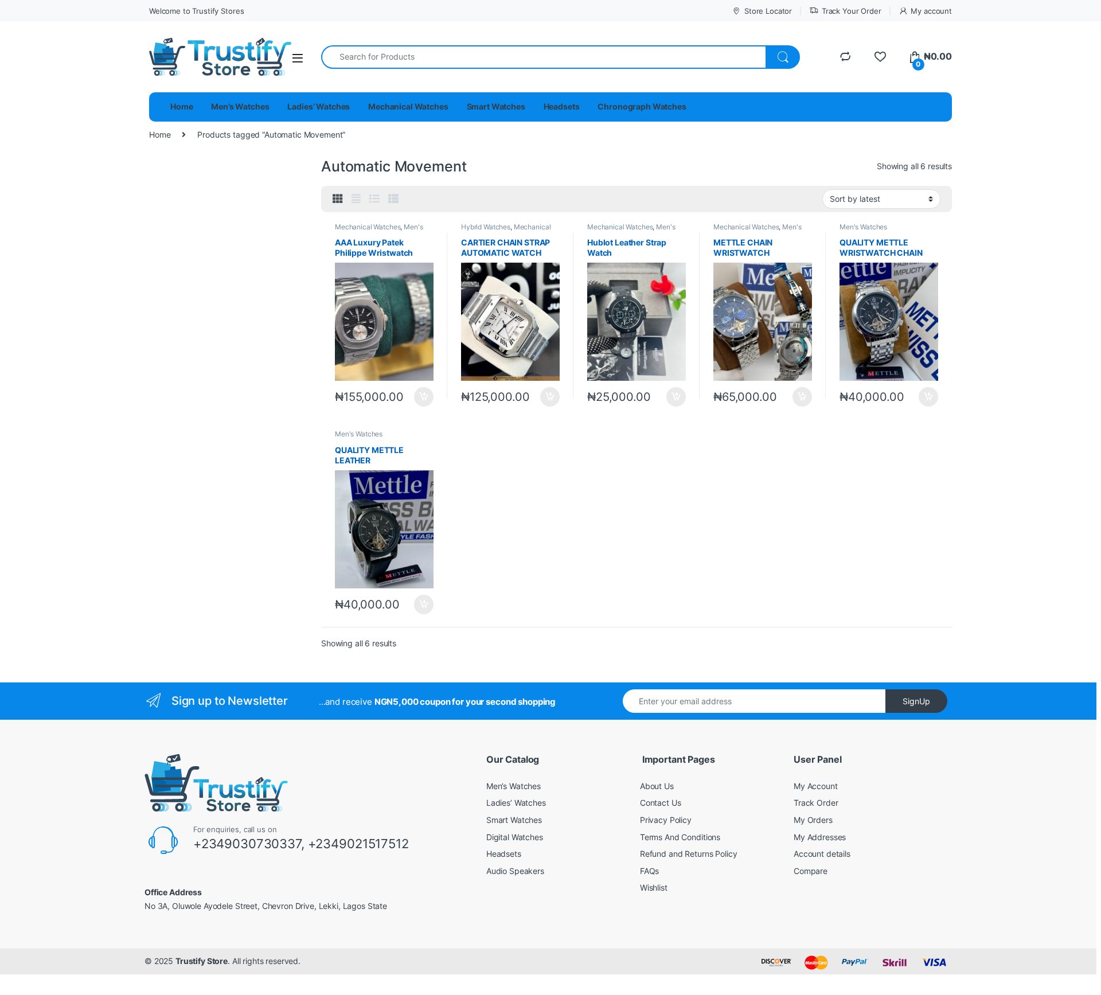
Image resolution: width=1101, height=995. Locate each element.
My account (931, 10)
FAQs (649, 871)
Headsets (562, 106)
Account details (822, 854)
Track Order (816, 802)
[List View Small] (393, 199)
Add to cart (424, 397)
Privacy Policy (666, 820)
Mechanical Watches (408, 106)
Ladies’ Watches (318, 106)
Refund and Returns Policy (688, 854)
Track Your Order (851, 10)
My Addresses (820, 837)
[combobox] (543, 57)
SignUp (916, 701)
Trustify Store (201, 961)
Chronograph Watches (642, 106)
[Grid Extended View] (356, 199)
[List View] (374, 199)
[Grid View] (338, 199)
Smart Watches (496, 106)
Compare (810, 871)
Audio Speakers (515, 871)
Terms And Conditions (680, 837)
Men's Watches (863, 227)
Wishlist (653, 887)
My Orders (813, 820)
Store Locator (768, 10)
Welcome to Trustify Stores (196, 10)
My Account (816, 786)
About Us (657, 786)
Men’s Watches (240, 106)
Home (181, 106)
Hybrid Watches (485, 227)
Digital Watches (514, 837)
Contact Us (660, 802)
